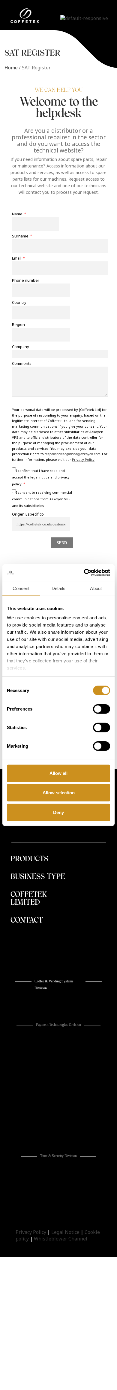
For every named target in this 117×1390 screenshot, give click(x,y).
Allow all (59, 772)
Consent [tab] (21, 588)
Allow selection (59, 792)
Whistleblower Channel (60, 1238)
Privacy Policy (31, 1232)
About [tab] (96, 588)
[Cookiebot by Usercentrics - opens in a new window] (84, 573)
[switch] (101, 709)
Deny (58, 812)
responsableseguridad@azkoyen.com (72, 454)
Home (11, 67)
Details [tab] (58, 588)
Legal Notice (65, 1232)
